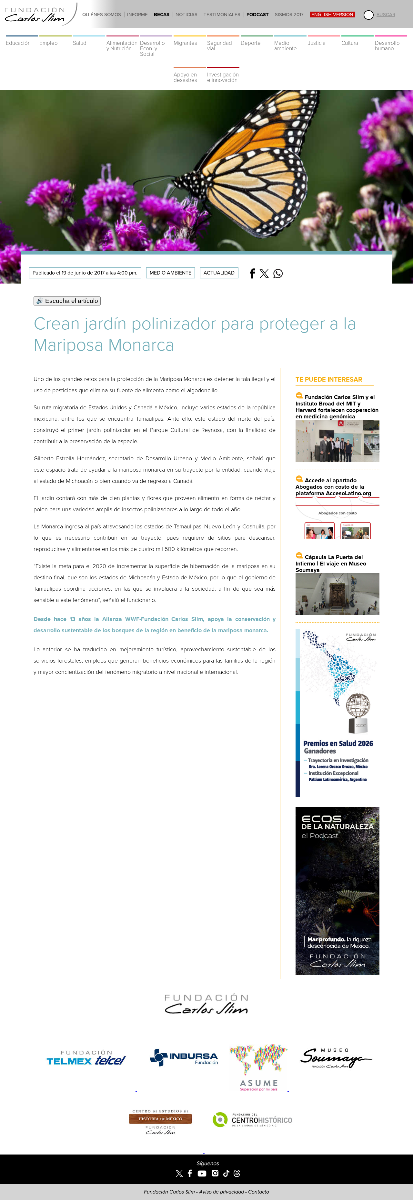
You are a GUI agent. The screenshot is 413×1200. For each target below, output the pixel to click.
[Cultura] (357, 32)
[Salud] (89, 32)
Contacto (258, 1192)
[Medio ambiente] (290, 32)
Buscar (386, 14)
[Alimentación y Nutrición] (122, 32)
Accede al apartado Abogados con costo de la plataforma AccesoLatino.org (333, 487)
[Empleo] (55, 32)
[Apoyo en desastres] (190, 64)
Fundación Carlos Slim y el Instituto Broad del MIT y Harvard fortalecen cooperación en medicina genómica (337, 407)
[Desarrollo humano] (391, 32)
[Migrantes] (190, 32)
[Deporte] (257, 32)
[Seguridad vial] (223, 32)
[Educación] (22, 32)
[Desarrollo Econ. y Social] (156, 32)
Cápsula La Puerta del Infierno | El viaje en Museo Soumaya (331, 564)
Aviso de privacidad (221, 1192)
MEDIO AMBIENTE (170, 273)
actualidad (219, 273)
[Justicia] (324, 32)
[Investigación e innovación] (223, 64)
